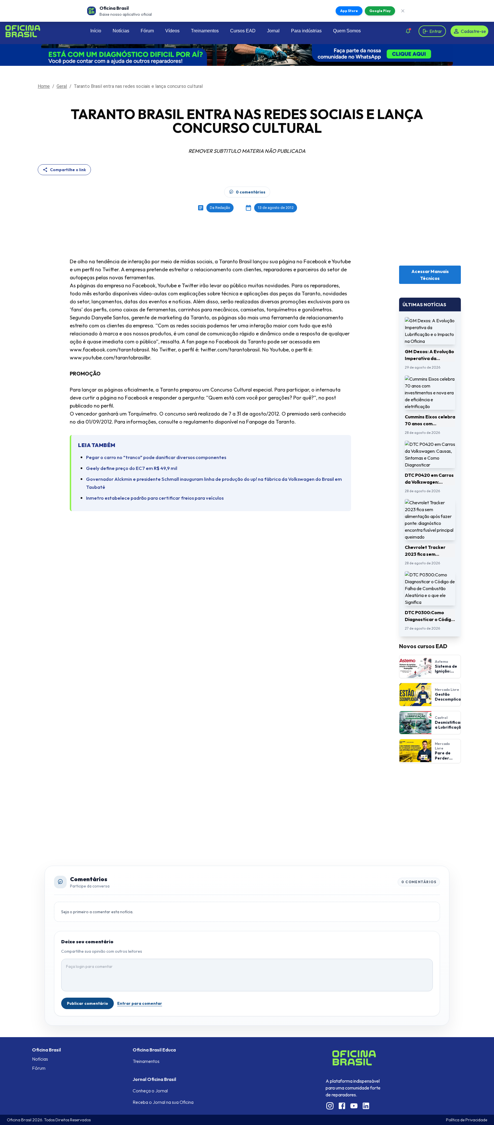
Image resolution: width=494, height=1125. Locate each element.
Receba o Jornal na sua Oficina (163, 1102)
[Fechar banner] (403, 11)
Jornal (273, 30)
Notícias (121, 30)
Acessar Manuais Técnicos (430, 274)
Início (95, 30)
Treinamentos (205, 30)
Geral (62, 86)
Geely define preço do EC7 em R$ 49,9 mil (131, 468)
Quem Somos (347, 30)
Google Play (380, 11)
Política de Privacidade (466, 1119)
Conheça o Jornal (150, 1091)
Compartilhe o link (68, 169)
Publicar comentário (87, 1003)
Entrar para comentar (139, 1003)
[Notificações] (408, 31)
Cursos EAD (243, 30)
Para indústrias (306, 30)
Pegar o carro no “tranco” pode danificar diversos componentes (156, 457)
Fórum (147, 30)
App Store (349, 11)
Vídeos (172, 30)
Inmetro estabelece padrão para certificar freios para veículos (155, 498)
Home (44, 86)
